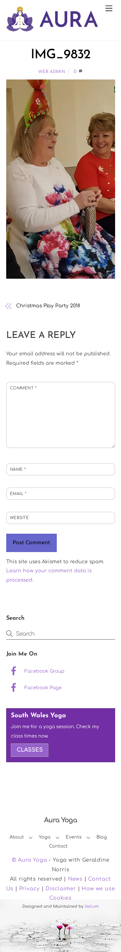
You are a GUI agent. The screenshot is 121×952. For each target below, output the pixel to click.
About (17, 837)
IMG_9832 (60, 55)
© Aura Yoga (29, 860)
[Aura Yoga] (52, 28)
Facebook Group (44, 671)
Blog (101, 837)
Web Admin (51, 72)
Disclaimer (61, 889)
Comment (23, 388)
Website (19, 518)
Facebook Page (42, 687)
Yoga (45, 837)
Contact (58, 846)
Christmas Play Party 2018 (48, 306)
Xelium (92, 906)
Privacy (29, 889)
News (75, 879)
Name (18, 469)
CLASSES (30, 750)
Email (18, 494)
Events (74, 837)
